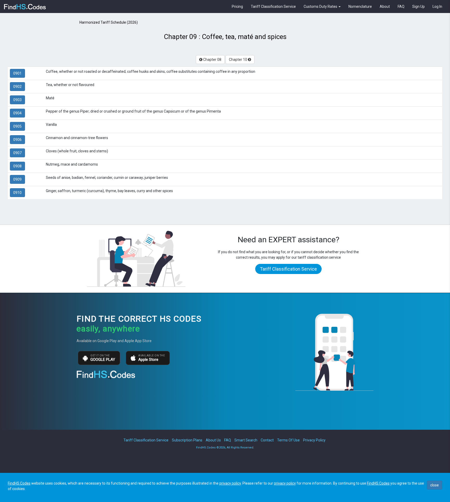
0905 (17, 126)
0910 (17, 193)
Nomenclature (360, 6)
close (434, 485)
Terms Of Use (288, 440)
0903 (17, 100)
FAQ (401, 6)
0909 (17, 179)
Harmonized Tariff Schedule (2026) (108, 22)
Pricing (237, 6)
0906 (17, 140)
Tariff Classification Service (273, 6)
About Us (213, 440)
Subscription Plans (187, 440)
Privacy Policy (314, 440)
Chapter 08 (211, 59)
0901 (17, 73)
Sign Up (418, 6)
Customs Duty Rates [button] (321, 6)
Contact (267, 440)
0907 (17, 153)
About (385, 6)
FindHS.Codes (19, 483)
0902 (17, 86)
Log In (437, 6)
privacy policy (230, 483)
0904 (17, 113)
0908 (17, 166)
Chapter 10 (238, 59)
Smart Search (245, 440)
